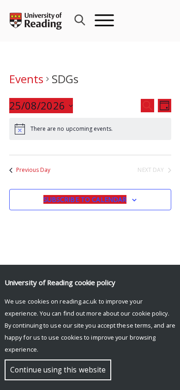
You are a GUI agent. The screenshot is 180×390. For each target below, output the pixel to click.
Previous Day (33, 170)
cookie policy (150, 313)
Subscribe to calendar (85, 199)
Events (26, 78)
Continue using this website (58, 370)
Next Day (151, 170)
